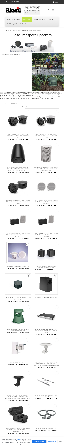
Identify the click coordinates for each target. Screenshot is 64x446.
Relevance (42, 107)
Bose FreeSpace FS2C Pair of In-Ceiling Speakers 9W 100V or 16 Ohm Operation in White (46, 135)
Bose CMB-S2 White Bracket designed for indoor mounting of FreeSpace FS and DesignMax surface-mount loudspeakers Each (46, 363)
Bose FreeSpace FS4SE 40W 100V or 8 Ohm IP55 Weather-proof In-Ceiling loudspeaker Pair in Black (46, 234)
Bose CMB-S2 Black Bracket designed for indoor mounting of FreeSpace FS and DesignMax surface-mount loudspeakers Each (18, 396)
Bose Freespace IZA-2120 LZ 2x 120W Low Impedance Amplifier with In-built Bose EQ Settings (46, 330)
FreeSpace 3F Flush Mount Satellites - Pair (18, 266)
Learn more (24, 444)
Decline (60, 441)
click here (28, 10)
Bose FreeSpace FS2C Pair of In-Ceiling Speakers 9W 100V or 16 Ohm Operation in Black (18, 135)
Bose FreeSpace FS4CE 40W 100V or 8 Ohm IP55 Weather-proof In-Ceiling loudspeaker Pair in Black (18, 201)
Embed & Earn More (52, 441)
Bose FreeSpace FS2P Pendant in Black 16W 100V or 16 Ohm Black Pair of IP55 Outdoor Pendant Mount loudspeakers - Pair (18, 168)
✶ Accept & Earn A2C (39, 441)
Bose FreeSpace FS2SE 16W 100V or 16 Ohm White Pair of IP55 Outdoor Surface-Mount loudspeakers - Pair (46, 168)
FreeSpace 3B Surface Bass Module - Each (46, 297)
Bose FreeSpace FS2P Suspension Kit (46, 428)
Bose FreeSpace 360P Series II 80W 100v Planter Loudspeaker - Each (18, 329)
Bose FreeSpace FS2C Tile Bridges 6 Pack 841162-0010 (46, 395)
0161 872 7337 (15, 2)
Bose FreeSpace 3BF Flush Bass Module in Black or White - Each (18, 298)
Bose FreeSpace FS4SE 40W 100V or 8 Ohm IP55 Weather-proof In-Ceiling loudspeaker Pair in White (18, 234)
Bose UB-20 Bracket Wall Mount (18, 362)
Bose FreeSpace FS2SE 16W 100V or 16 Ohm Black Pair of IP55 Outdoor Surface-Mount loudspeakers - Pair (18, 429)
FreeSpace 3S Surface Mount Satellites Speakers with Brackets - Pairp (46, 267)
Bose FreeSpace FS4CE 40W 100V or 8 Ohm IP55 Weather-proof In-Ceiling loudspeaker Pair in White (46, 201)
